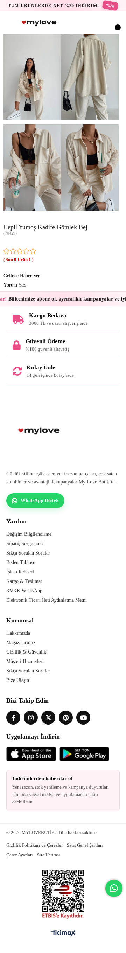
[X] (48, 718)
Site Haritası (48, 854)
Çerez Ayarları (19, 854)
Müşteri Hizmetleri (25, 661)
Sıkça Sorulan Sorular (28, 553)
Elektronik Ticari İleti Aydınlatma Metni (46, 600)
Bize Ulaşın (17, 680)
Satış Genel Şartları (85, 845)
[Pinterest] (66, 718)
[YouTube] (83, 718)
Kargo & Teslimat (24, 581)
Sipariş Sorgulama (24, 543)
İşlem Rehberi (20, 571)
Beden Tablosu (20, 562)
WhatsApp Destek (40, 500)
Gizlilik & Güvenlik (26, 652)
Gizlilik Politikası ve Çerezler (34, 845)
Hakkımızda (18, 633)
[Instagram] (31, 718)
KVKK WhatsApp (24, 590)
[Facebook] (13, 718)
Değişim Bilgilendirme (28, 534)
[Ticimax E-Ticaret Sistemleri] (63, 933)
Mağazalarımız (20, 642)
